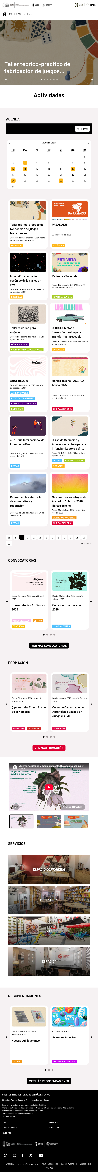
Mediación (16, 245)
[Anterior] (9, 142)
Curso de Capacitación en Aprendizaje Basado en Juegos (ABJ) (68, 711)
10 (13, 168)
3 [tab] (47, 80)
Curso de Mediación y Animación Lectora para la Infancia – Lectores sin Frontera (69, 444)
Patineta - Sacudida (64, 276)
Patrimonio (17, 409)
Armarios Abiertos (64, 1037)
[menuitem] (23, 1122)
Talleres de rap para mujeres (23, 330)
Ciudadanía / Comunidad (23, 403)
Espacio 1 (49, 961)
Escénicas (58, 245)
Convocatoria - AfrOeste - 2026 (28, 607)
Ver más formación (49, 748)
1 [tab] (41, 80)
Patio (49, 931)
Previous (6, 79)
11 (25, 168)
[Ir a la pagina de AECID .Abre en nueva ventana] (35, 5)
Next (92, 79)
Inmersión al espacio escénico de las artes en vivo (25, 280)
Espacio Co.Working (49, 869)
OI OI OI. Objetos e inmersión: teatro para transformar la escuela (66, 332)
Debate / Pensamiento (22, 398)
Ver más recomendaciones (49, 1081)
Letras (15, 466)
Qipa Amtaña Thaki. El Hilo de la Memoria (29, 709)
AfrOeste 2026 (19, 380)
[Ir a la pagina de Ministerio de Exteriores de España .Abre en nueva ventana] (16, 5)
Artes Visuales (19, 392)
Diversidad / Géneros (64, 517)
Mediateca (49, 900)
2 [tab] (44, 80)
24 (13, 180)
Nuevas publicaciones (26, 1040)
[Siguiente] (89, 142)
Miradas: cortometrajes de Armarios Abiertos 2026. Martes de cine (69, 501)
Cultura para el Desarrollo (26, 349)
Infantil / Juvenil (62, 297)
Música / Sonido (19, 344)
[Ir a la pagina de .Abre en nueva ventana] (47, 5)
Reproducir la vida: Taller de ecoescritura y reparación (26, 501)
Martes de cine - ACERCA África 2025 (68, 383)
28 (61, 180)
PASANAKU (59, 224)
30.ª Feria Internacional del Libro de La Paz (27, 442)
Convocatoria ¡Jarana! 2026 (67, 607)
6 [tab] (57, 80)
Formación (18, 728)
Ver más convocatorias (49, 645)
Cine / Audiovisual (62, 409)
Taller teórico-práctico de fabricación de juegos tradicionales (37, 67)
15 (73, 168)
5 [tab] (54, 80)
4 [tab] (51, 80)
